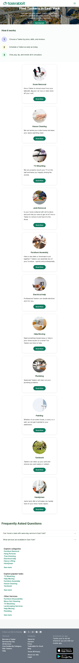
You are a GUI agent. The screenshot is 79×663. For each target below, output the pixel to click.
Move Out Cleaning (12, 601)
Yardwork (8, 586)
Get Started (39, 23)
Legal (30, 657)
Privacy (37, 652)
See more (8, 567)
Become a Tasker (9, 639)
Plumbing (8, 611)
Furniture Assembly (12, 581)
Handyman (8, 563)
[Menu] (75, 3)
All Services (6, 644)
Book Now (39, 99)
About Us (31, 639)
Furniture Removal (11, 551)
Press (30, 644)
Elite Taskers (7, 648)
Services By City (8, 642)
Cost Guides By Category (11, 646)
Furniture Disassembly (13, 599)
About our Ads (33, 655)
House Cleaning (10, 584)
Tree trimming (10, 556)
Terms (30, 652)
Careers (31, 642)
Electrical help (10, 559)
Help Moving (9, 579)
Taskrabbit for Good (35, 646)
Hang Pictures (10, 554)
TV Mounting (9, 576)
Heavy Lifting (9, 561)
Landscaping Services (13, 606)
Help (4, 651)
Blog (29, 648)
